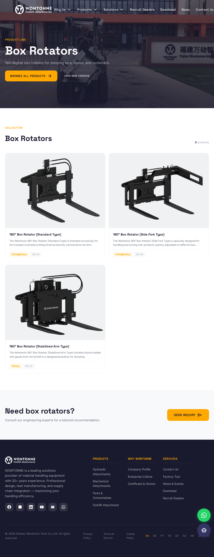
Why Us (62, 10)
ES (154, 535)
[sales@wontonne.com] (52, 507)
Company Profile (139, 469)
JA (199, 535)
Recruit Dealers (142, 10)
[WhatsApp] (63, 507)
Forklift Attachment (106, 505)
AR (192, 535)
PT (162, 535)
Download (168, 10)
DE (177, 535)
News (186, 10)
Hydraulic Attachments (101, 471)
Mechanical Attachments (101, 483)
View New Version (77, 76)
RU (184, 535)
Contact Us (170, 469)
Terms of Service (108, 535)
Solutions (114, 10)
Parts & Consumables (102, 495)
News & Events (173, 483)
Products (87, 10)
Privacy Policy (88, 535)
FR (169, 535)
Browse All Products (31, 76)
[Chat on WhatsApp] (204, 515)
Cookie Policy (130, 535)
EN (147, 535)
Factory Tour (171, 476)
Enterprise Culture (140, 476)
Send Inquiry (188, 415)
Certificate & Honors (141, 483)
